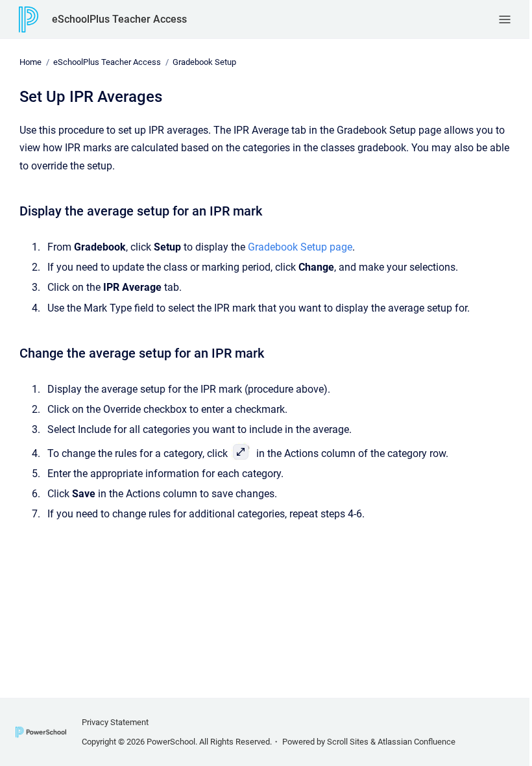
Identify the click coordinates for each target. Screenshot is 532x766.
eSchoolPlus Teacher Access (119, 19)
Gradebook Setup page (300, 247)
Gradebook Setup (204, 62)
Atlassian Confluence (416, 742)
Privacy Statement (115, 722)
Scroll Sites (348, 742)
